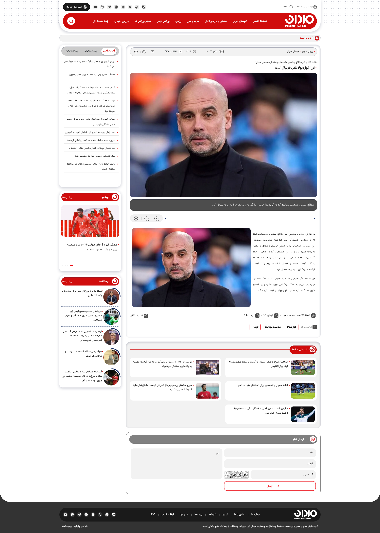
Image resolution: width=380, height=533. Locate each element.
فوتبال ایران (240, 21)
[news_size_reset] (146, 218)
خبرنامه (212, 515)
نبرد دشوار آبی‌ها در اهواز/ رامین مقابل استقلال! (92, 148)
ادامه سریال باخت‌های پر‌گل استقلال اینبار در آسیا (263, 385)
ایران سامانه (67, 526)
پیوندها (198, 515)
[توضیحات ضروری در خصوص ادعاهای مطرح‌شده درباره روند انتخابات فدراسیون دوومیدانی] (111, 337)
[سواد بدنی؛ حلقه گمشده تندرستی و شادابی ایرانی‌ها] (111, 357)
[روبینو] (116, 6)
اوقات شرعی (168, 515)
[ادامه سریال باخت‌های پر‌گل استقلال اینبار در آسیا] (303, 391)
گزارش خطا (268, 315)
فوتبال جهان (293, 51)
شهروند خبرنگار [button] (74, 7)
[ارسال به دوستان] (152, 52)
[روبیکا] (123, 6)
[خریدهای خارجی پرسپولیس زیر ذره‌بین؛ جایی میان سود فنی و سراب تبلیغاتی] (111, 317)
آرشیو (225, 515)
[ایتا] (136, 6)
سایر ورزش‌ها (143, 21)
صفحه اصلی (260, 21)
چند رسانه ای (101, 21)
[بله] (143, 6)
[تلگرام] (109, 6)
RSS (153, 515)
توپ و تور (193, 21)
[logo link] (299, 21)
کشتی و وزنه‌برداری (216, 21)
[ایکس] (129, 6)
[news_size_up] (136, 218)
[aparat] (102, 6)
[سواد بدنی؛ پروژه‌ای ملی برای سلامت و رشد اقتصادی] (111, 297)
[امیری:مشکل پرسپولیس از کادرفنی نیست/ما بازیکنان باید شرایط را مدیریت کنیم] (207, 391)
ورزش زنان (163, 21)
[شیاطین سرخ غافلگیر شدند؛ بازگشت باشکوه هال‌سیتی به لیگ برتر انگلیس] (303, 367)
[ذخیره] (144, 52)
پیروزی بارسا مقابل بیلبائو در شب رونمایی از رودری (90, 140)
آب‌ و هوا (184, 515)
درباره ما (255, 515)
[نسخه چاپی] (136, 52)
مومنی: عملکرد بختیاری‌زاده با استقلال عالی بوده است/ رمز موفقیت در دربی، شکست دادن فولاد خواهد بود (91, 106)
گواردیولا (291, 327)
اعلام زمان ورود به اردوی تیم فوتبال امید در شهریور (90, 132)
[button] (71, 265)
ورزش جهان (121, 21)
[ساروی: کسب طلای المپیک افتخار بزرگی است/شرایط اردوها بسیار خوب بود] (303, 414)
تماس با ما (239, 515)
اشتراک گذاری (136, 315)
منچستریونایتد (273, 327)
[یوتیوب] (95, 6)
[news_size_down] (156, 218)
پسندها (249, 315)
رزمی (178, 21)
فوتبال (255, 327)
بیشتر (69, 197)
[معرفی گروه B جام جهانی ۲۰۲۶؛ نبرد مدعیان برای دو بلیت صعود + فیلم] (90, 222)
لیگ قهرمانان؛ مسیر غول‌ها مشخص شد (95, 156)
